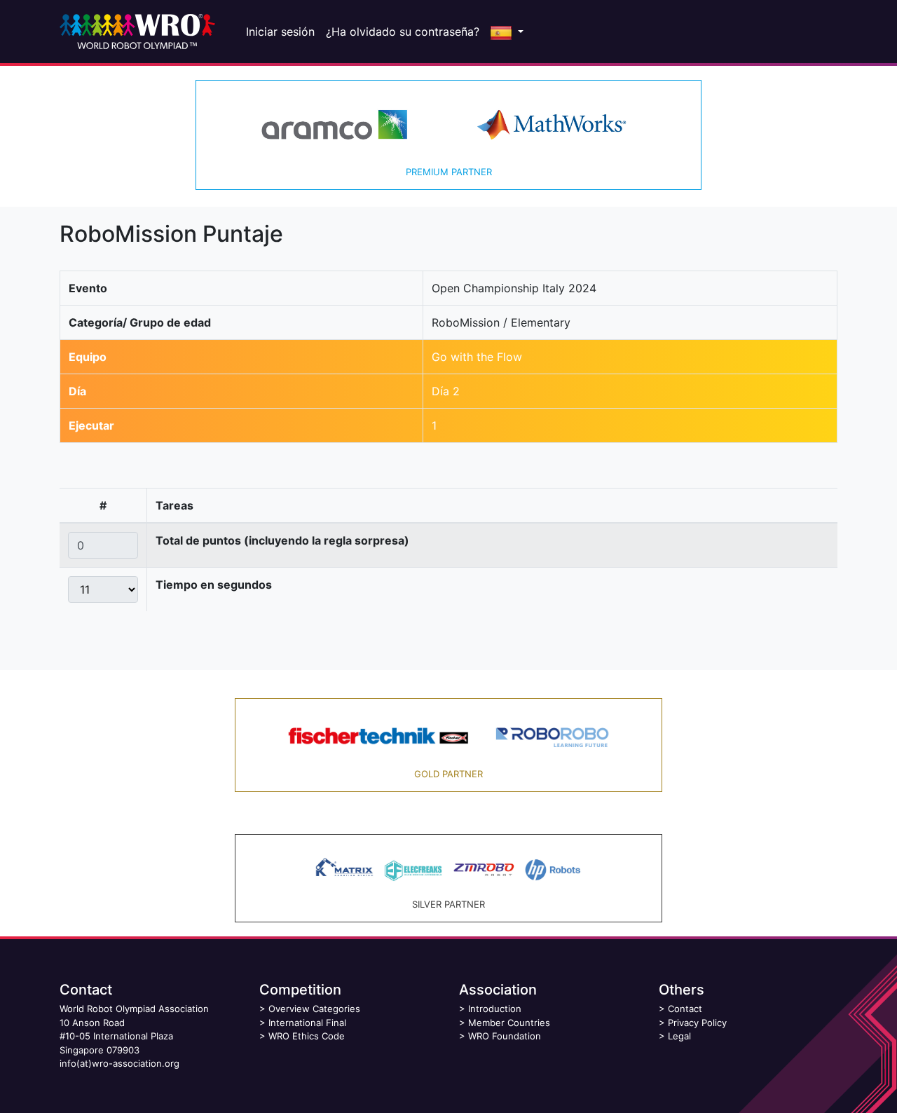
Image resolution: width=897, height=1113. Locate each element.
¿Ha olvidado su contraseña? (402, 32)
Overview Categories (314, 1008)
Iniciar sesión (280, 32)
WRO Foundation (504, 1036)
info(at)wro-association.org (119, 1063)
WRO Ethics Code (306, 1036)
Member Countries (509, 1022)
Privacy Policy (697, 1022)
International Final (307, 1022)
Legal (679, 1036)
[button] (507, 32)
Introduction (494, 1008)
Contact (685, 1008)
